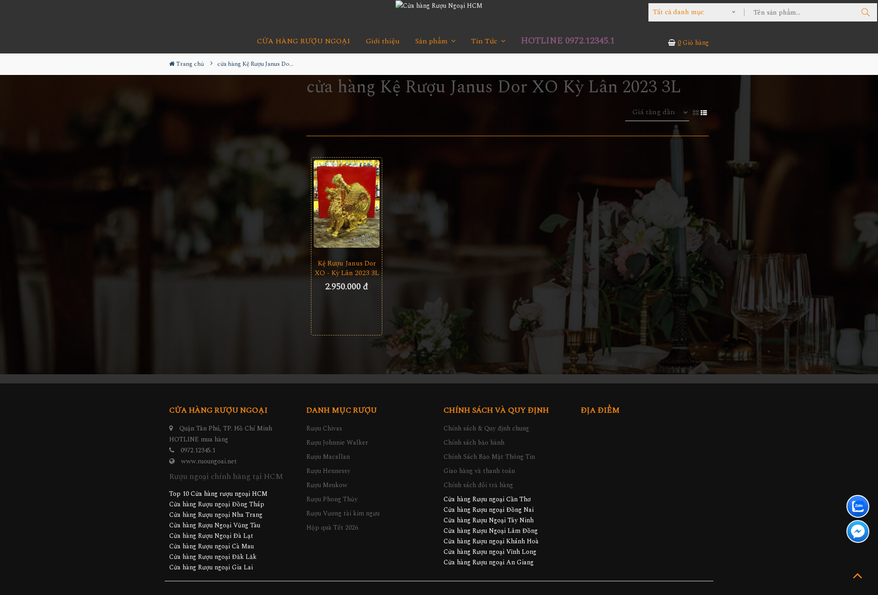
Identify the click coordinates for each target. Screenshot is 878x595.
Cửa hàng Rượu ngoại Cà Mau (211, 546)
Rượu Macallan (328, 457)
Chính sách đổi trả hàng (478, 485)
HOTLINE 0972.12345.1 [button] (568, 41)
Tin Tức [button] (485, 41)
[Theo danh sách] (705, 112)
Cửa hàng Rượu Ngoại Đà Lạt (211, 536)
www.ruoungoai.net (209, 461)
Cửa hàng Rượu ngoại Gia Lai (211, 567)
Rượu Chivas (324, 428)
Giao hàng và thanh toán (479, 471)
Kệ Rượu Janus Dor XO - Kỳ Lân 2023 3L (347, 268)
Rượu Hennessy (328, 471)
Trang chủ (189, 64)
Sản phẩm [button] (432, 41)
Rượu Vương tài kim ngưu (343, 513)
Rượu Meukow (327, 485)
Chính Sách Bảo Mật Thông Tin (489, 457)
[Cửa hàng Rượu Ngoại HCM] (439, 5)
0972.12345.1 (198, 450)
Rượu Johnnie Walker (337, 442)
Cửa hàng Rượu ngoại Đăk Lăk (213, 557)
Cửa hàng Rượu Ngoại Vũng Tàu (214, 525)
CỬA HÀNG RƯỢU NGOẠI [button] (303, 41)
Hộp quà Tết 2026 (332, 527)
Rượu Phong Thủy (332, 499)
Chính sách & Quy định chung (486, 428)
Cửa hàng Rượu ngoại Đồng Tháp (216, 504)
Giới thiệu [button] (383, 41)
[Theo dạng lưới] (697, 112)
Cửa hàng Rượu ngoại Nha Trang (215, 515)
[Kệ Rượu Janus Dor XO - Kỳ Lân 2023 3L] (347, 204)
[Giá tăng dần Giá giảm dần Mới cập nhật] (659, 112)
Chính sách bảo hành (474, 442)
